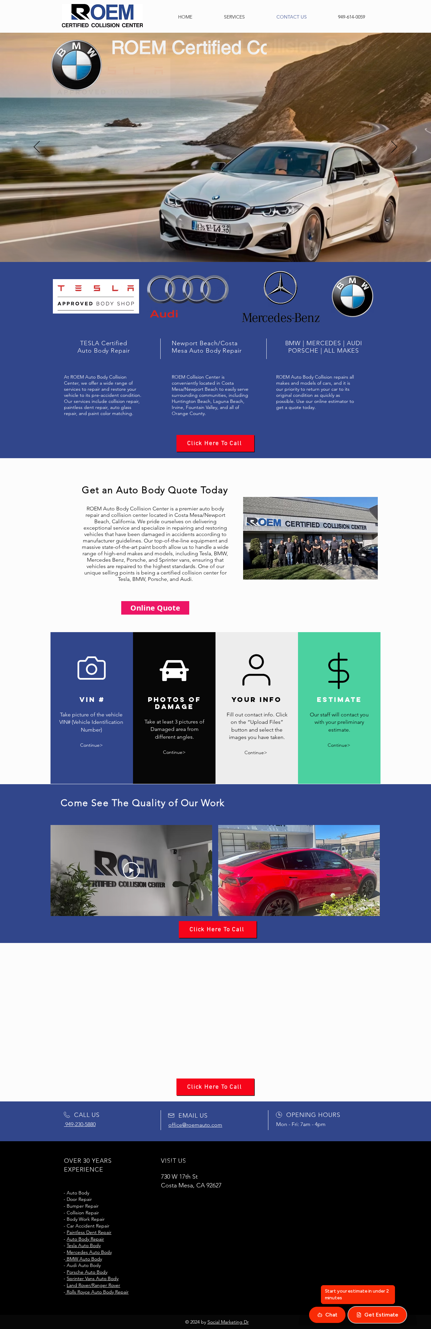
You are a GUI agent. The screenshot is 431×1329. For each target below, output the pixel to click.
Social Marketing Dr (228, 1322)
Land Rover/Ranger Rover (100, 1098)
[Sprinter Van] (225, 245)
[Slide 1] (206, 245)
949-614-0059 (334, 67)
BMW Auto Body (83, 1259)
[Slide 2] (212, 245)
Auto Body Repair (85, 1239)
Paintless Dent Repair (89, 1232)
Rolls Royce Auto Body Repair (97, 1292)
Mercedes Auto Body (89, 1252)
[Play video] (131, 870)
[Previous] (37, 147)
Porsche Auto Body (87, 1272)
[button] (299, 870)
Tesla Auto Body (90, 1058)
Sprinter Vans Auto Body (99, 1091)
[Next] (394, 147)
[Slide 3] (219, 245)
